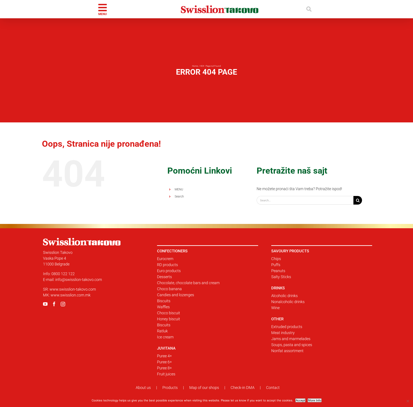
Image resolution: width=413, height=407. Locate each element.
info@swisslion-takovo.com (78, 279)
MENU (179, 189)
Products (170, 387)
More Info (314, 400)
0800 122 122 (63, 273)
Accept (300, 400)
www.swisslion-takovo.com (72, 289)
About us (143, 387)
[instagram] (63, 304)
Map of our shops (204, 387)
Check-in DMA (242, 387)
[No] (407, 401)
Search (179, 196)
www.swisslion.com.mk (71, 295)
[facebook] (54, 304)
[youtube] (45, 304)
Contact (273, 387)
